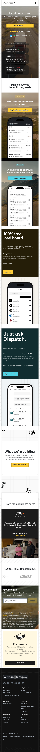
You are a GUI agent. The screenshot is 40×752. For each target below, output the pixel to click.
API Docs (6, 723)
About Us (24, 707)
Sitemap (5, 744)
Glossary (5, 726)
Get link (32, 605)
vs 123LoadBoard (26, 697)
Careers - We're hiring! (28, 710)
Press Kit (24, 715)
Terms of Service (15, 740)
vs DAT (23, 694)
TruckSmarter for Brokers (11, 699)
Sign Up (23, 723)
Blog (22, 712)
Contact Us (24, 726)
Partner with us (7, 707)
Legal (5, 740)
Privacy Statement (28, 740)
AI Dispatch (6, 694)
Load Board (6, 697)
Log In (23, 721)
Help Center (7, 721)
